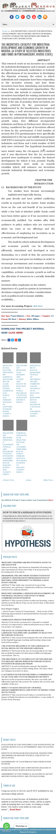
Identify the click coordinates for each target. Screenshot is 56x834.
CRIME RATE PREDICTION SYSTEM (18, 620)
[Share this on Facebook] (9, 340)
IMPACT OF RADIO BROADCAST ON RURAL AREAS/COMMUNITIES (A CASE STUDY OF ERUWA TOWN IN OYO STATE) (28, 690)
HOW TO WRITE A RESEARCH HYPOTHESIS (27, 512)
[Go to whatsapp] (6, 826)
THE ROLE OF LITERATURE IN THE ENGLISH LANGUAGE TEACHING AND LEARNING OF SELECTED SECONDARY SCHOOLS (26, 632)
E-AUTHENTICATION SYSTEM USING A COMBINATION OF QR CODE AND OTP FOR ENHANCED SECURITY (26, 676)
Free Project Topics (10, 609)
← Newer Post (7, 480)
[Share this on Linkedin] (19, 340)
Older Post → (49, 480)
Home (4, 31)
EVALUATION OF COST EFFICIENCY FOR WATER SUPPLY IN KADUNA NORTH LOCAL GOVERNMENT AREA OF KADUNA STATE (27, 747)
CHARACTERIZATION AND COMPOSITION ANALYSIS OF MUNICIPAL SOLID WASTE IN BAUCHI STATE (26, 769)
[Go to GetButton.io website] (6, 831)
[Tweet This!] (12, 340)
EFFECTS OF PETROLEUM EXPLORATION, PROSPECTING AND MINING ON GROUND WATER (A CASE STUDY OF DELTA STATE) (26, 755)
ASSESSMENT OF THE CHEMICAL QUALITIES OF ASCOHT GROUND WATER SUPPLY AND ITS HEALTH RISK (27, 775)
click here (38, 306)
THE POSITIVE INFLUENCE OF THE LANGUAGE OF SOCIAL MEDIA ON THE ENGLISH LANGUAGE (25, 647)
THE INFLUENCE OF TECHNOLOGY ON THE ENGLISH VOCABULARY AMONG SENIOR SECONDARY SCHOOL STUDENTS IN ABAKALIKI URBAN (26, 661)
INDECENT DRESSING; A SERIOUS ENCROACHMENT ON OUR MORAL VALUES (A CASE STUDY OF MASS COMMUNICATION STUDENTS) (27, 595)
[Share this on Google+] (16, 340)
